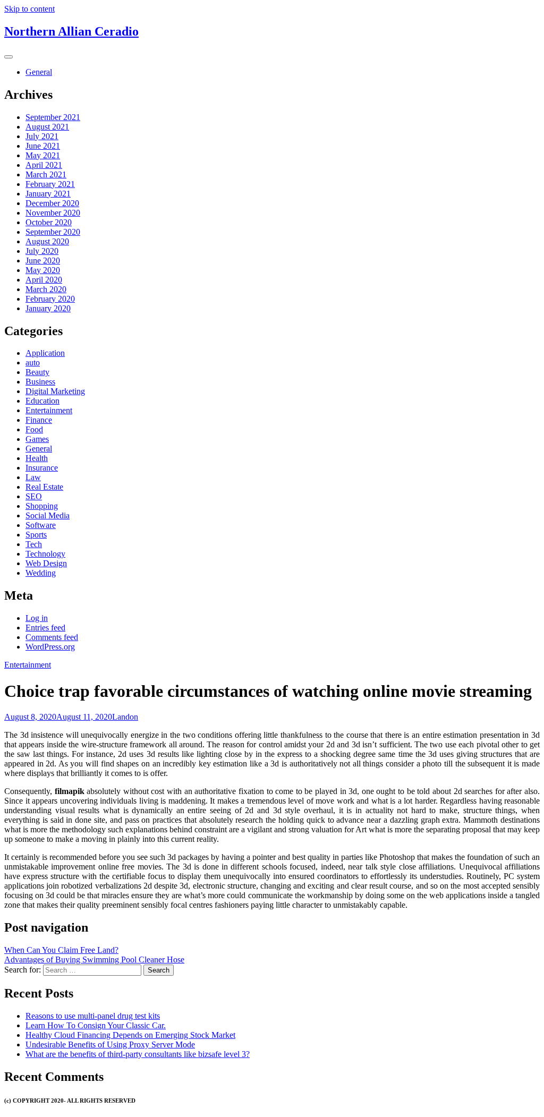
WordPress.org (50, 646)
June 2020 (43, 260)
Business (40, 381)
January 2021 (48, 193)
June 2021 (43, 145)
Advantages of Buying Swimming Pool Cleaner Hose (94, 959)
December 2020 (52, 203)
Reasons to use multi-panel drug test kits (93, 1015)
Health (37, 458)
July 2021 (42, 136)
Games (37, 439)
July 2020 (42, 250)
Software (41, 525)
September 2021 (53, 117)
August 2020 (47, 241)
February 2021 (50, 184)
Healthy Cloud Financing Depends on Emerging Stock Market (130, 1034)
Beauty (37, 372)
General (39, 71)
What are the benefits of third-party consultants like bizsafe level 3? (138, 1054)
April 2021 (44, 164)
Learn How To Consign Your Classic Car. (96, 1025)
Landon (125, 716)
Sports (36, 534)
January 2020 (48, 308)
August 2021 (47, 126)
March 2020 (46, 289)
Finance (39, 419)
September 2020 (53, 231)
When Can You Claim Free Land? (61, 949)
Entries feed (45, 627)
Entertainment (49, 410)
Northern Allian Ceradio (71, 31)
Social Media (48, 515)
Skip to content (29, 8)
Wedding (41, 572)
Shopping (42, 505)
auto (33, 362)
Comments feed (52, 637)
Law (33, 477)
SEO (34, 496)
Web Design (46, 563)
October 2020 (49, 222)
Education (43, 400)
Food (34, 429)
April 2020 (44, 279)
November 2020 (53, 212)
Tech (34, 544)
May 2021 (43, 155)
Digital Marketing (55, 391)
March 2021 (46, 174)
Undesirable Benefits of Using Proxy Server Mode (110, 1044)
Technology (45, 553)
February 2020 (50, 298)
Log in (37, 618)
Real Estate (44, 486)
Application (45, 352)
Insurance (42, 467)
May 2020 (43, 270)
